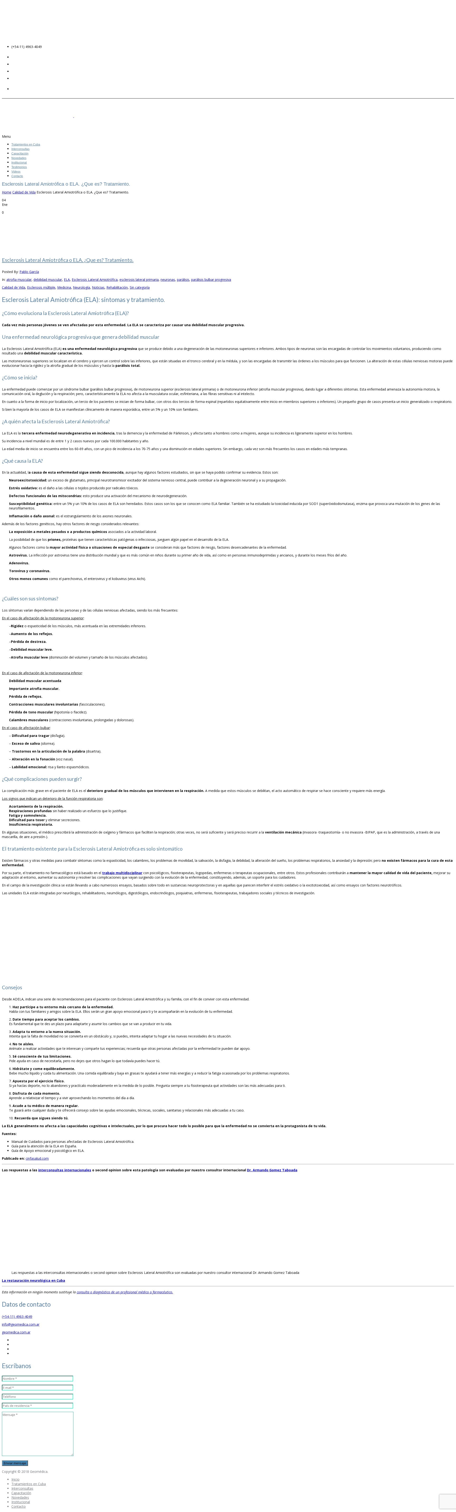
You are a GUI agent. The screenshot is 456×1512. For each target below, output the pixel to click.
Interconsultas (20, 149)
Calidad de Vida (24, 192)
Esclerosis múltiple (41, 287)
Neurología (81, 287)
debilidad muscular (47, 279)
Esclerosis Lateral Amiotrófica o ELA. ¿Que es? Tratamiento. (67, 260)
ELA (67, 279)
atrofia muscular (19, 279)
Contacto (17, 176)
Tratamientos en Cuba (25, 144)
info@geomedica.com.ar (20, 1324)
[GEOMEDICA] (74, 116)
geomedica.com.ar (16, 1332)
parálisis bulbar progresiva (211, 279)
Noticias (98, 287)
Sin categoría (140, 287)
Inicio (15, 1479)
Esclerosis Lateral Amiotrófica (95, 279)
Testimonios (19, 167)
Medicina (64, 287)
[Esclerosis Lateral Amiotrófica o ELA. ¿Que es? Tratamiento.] (37, 232)
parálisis (183, 279)
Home (6, 192)
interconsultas (64, 1170)
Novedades (18, 158)
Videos (15, 171)
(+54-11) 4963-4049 (17, 1316)
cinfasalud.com (37, 1158)
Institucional (19, 162)
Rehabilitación (117, 287)
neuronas (168, 279)
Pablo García (29, 271)
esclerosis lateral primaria (139, 279)
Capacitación (19, 153)
